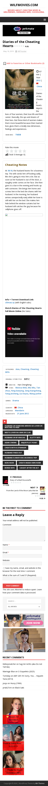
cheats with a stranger (15, 448)
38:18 (10, 170)
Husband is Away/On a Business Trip (21, 458)
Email (5, 552)
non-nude (9, 463)
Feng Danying (17, 390)
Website (6, 560)
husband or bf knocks (15, 437)
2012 (38, 80)
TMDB (18, 134)
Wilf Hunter (22, 51)
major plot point (29, 442)
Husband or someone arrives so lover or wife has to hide (23, 427)
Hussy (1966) (16, 683)
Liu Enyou (23, 393)
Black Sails (19, 687)
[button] (44, 19)
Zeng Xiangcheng (33, 390)
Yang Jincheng (11, 393)
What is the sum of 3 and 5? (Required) (19, 575)
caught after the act (29, 468)
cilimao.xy (10, 302)
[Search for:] (24, 601)
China (39, 86)
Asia (17, 369)
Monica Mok (21, 387)
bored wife (10, 468)
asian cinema (10, 442)
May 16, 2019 (8, 51)
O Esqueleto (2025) (26, 671)
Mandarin (19, 410)
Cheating (25, 369)
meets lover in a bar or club (18, 432)
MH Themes (39, 783)
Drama (16, 400)
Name (6, 544)
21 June (20, 413)
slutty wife (35, 437)
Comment (7, 524)
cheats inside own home (30, 463)
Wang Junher (35, 393)
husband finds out (13, 453)
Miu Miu (31, 387)
